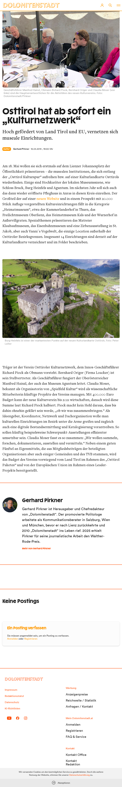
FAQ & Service (76, 737)
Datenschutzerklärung (79, 775)
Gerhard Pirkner (21, 148)
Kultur (6, 149)
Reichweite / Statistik (81, 700)
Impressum (11, 689)
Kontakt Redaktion (73, 762)
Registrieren (30, 638)
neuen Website (48, 198)
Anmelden (12, 638)
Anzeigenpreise (77, 694)
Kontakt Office (76, 755)
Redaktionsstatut (14, 696)
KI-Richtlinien (12, 708)
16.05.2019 (36, 148)
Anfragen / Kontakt (79, 706)
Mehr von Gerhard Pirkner (36, 549)
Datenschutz (12, 702)
